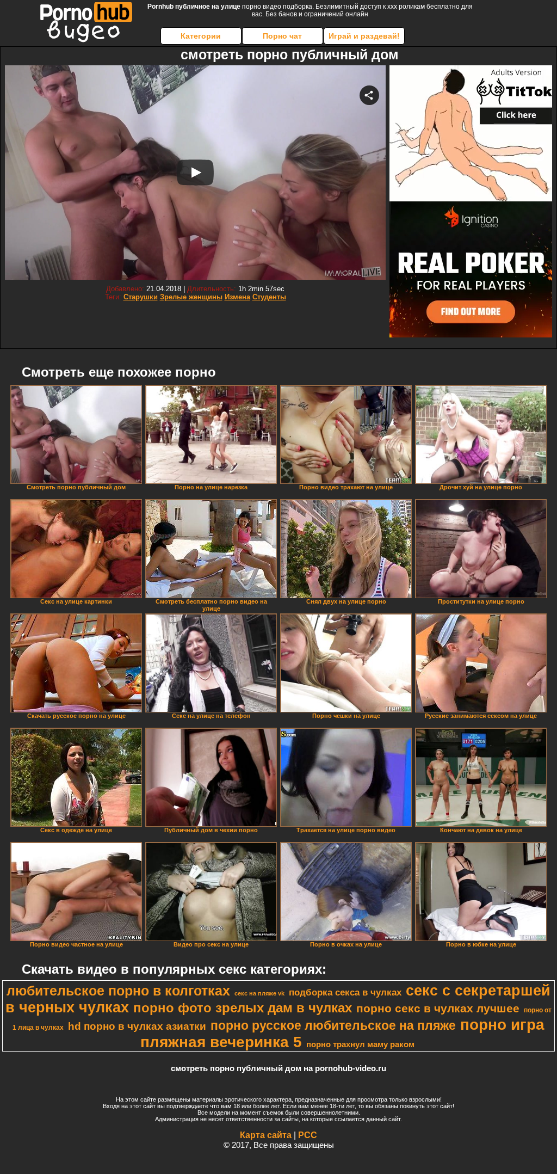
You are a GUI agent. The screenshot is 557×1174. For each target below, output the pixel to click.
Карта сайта (266, 1135)
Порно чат (282, 36)
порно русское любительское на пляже (333, 1025)
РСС (307, 1135)
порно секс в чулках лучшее (437, 1008)
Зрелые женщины (191, 297)
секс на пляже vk (259, 993)
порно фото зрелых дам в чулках (242, 1007)
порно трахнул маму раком (360, 1044)
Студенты (269, 297)
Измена (237, 297)
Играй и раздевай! (364, 36)
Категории (201, 36)
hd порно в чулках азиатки (137, 1026)
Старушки (140, 297)
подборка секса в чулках (345, 992)
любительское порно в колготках (118, 990)
